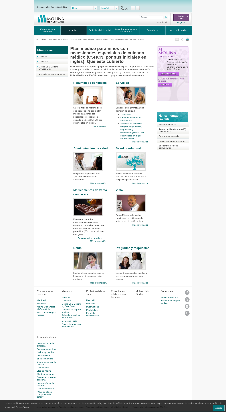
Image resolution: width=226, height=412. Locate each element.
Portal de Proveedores (92, 314)
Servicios (122, 82)
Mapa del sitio (162, 22)
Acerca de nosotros (46, 349)
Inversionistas (43, 355)
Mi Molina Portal (69, 321)
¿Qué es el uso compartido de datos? (44, 394)
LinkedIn (187, 314)
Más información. (140, 141)
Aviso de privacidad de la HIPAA (71, 316)
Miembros (73, 30)
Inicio (38, 39)
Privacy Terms (22, 407)
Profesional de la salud (100, 30)
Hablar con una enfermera (171, 141)
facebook (187, 293)
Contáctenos (43, 367)
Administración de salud (90, 148)
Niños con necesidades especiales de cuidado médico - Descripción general (95, 39)
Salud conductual (128, 148)
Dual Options (92, 307)
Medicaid (57, 39)
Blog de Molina (44, 371)
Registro (181, 22)
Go (166, 17)
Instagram (187, 307)
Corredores (152, 30)
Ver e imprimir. (100, 126)
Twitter (187, 300)
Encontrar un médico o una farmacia (126, 30)
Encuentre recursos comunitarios (168, 146)
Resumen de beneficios (90, 82)
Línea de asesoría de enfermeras (130, 119)
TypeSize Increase (138, 8)
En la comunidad (45, 358)
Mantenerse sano (45, 374)
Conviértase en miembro (47, 30)
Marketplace (92, 310)
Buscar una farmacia (169, 136)
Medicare (43, 61)
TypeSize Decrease (133, 8)
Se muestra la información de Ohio (51, 7)
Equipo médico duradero (90, 238)
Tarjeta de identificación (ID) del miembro (172, 130)
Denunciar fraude (45, 388)
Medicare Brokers (169, 297)
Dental (77, 248)
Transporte (125, 114)
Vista (119, 190)
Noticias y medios (45, 352)
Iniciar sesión (181, 17)
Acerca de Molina (178, 30)
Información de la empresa (45, 344)
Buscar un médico (167, 124)
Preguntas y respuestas (132, 248)
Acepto (218, 407)
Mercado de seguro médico (52, 74)
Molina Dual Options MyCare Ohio (48, 67)
